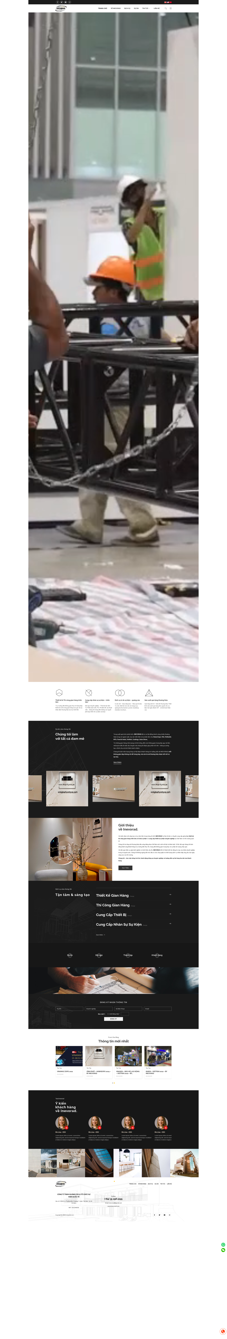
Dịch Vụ (127, 8)
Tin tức (162, 1175)
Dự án (136, 8)
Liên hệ (169, 1175)
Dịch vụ (150, 1175)
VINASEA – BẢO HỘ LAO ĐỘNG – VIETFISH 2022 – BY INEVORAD (129, 1064)
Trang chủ (102, 8)
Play (113, 972)
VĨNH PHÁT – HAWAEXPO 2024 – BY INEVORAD (100, 1064)
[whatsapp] (223, 1245)
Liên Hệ (157, 8)
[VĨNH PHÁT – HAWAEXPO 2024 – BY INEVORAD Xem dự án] (68, 788)
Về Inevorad (116, 8)
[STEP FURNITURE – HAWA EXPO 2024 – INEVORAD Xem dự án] (114, 788)
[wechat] (223, 1250)
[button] (112, 1074)
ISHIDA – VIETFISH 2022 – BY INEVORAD (158, 1064)
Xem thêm (117, 762)
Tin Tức (145, 8)
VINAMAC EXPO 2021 (67, 1063)
